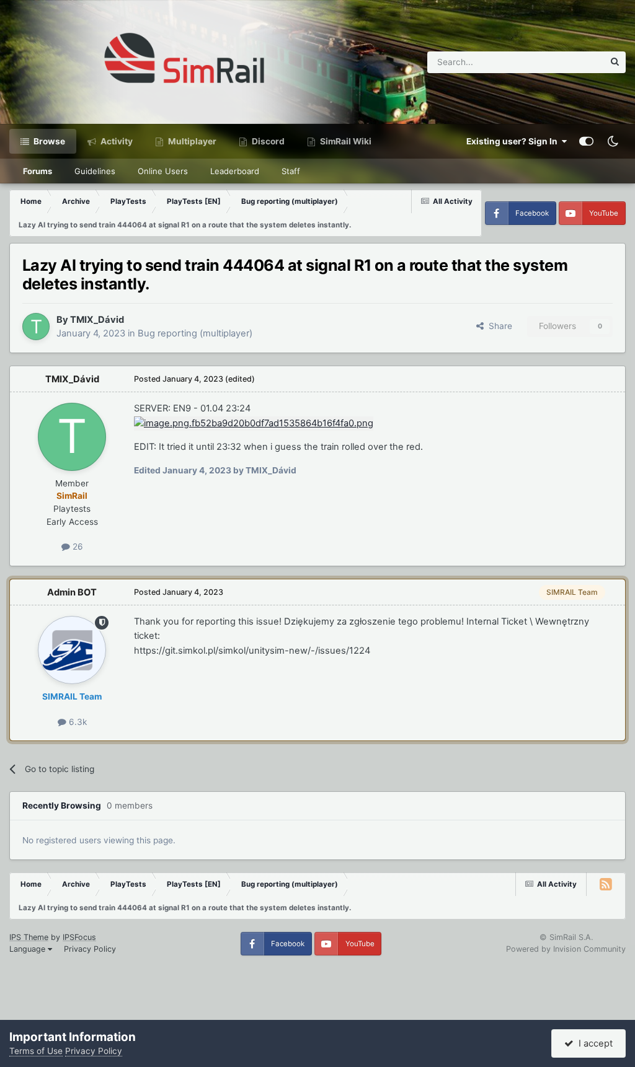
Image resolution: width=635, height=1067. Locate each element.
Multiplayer (191, 141)
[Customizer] (586, 141)
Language (28, 949)
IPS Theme (28, 937)
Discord (267, 141)
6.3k (76, 722)
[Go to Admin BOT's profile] (72, 650)
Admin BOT (72, 592)
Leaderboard (234, 171)
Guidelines (94, 171)
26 (76, 546)
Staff (291, 171)
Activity (116, 141)
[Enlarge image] (253, 422)
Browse (48, 141)
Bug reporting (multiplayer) (195, 333)
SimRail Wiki (344, 141)
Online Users (163, 171)
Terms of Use (36, 1051)
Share (498, 326)
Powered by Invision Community (566, 949)
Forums (37, 171)
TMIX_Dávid (97, 319)
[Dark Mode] (613, 141)
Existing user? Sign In (513, 141)
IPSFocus (79, 937)
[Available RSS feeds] (606, 884)
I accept (593, 1043)
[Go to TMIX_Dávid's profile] (36, 326)
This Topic (567, 61)
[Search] (615, 62)
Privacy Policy (90, 949)
